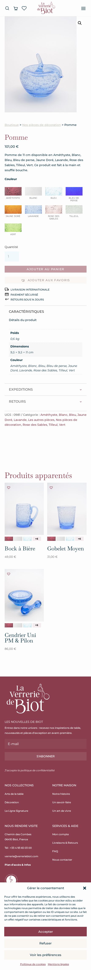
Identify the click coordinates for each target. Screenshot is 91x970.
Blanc (63, 415)
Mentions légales (58, 964)
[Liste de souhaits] (24, 8)
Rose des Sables (35, 425)
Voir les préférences (45, 955)
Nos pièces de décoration (41, 125)
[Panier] (15, 8)
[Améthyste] (9, 539)
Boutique (12, 125)
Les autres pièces (41, 420)
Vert (62, 425)
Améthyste (48, 415)
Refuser (45, 943)
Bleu (72, 415)
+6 (36, 538)
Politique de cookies (33, 964)
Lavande (20, 420)
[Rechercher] (7, 8)
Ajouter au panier (45, 269)
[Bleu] (27, 539)
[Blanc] (18, 539)
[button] (85, 888)
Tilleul (53, 425)
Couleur (11, 179)
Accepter (45, 932)
